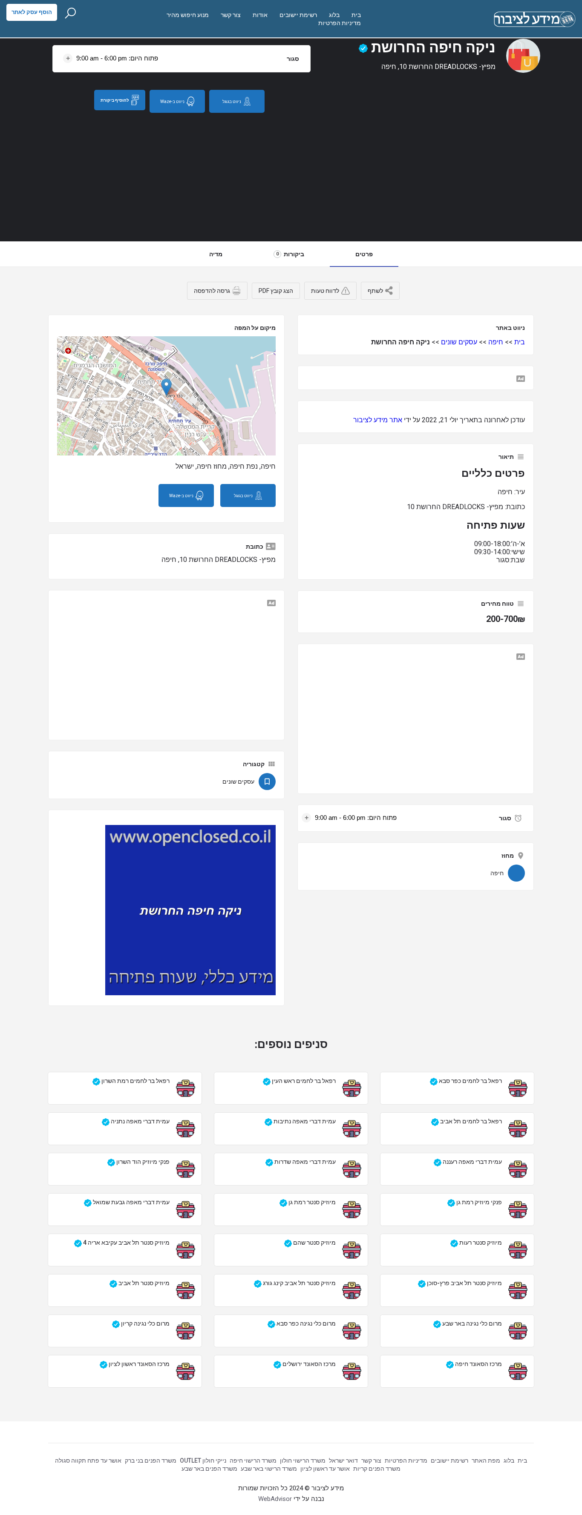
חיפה (495, 342)
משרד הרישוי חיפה (253, 1460)
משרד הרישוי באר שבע (269, 1468)
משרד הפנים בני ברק (150, 1460)
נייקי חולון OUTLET (203, 1460)
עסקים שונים (459, 342)
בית (356, 14)
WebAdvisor (275, 1499)
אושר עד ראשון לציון (325, 1468)
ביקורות (290, 254)
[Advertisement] (291, 177)
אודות (260, 14)
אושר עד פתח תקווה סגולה (88, 1460)
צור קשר (231, 14)
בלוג (334, 14)
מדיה (215, 254)
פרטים (364, 254)
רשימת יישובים (298, 14)
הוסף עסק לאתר (32, 12)
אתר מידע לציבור (377, 420)
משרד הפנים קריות (376, 1468)
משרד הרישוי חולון (303, 1460)
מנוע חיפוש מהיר (188, 14)
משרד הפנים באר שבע (209, 1468)
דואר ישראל (343, 1460)
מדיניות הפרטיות (339, 23)
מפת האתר (486, 1460)
